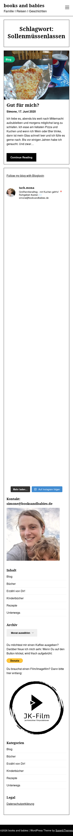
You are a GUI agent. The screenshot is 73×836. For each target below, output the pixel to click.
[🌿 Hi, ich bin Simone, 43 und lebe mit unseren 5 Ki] (37, 220)
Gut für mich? (23, 105)
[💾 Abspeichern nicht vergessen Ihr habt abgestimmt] (37, 361)
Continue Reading (21, 157)
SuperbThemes (64, 830)
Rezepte (12, 605)
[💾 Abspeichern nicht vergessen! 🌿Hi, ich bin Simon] (37, 290)
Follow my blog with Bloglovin (25, 176)
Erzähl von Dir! (16, 591)
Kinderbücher (15, 598)
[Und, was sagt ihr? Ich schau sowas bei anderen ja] (37, 396)
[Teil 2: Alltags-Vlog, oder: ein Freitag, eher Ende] (37, 255)
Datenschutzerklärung (20, 804)
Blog (9, 576)
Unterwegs (13, 613)
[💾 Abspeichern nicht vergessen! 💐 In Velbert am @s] (37, 466)
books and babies (24, 6)
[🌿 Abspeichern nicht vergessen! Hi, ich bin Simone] (37, 326)
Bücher (11, 584)
